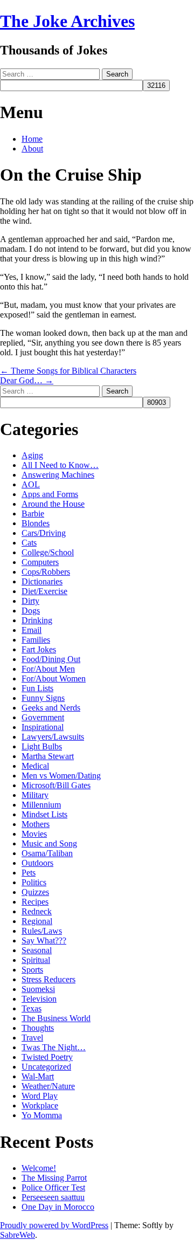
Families (36, 639)
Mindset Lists (44, 814)
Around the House (53, 503)
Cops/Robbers (46, 571)
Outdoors (37, 862)
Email (31, 630)
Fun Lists (37, 688)
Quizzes (35, 892)
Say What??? (44, 940)
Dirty (30, 600)
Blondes (36, 523)
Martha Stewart (48, 756)
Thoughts (38, 1027)
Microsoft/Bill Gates (56, 785)
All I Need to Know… (60, 465)
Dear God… (26, 380)
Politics (34, 882)
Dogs (31, 610)
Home (32, 138)
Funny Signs (43, 697)
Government (43, 717)
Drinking (37, 620)
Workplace (40, 1105)
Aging (32, 455)
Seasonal (37, 950)
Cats (29, 542)
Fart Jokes (39, 649)
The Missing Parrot (54, 1177)
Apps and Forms (50, 494)
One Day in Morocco (58, 1206)
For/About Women (54, 678)
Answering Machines (58, 474)
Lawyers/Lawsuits (53, 736)
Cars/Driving (44, 533)
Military (35, 795)
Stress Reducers (48, 979)
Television (39, 998)
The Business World (56, 1018)
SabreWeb (17, 1234)
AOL (31, 484)
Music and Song (49, 843)
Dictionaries (42, 581)
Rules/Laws (42, 930)
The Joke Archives (67, 21)
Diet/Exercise (44, 591)
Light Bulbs (42, 746)
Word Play (40, 1095)
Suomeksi (38, 989)
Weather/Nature (48, 1086)
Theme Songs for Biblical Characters (68, 370)
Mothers (36, 824)
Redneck (37, 911)
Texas (31, 1008)
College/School (48, 552)
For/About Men (48, 668)
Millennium (41, 804)
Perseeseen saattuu (53, 1197)
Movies (34, 833)
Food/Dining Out (51, 659)
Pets (29, 872)
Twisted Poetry (47, 1057)
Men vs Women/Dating (61, 775)
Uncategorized (46, 1066)
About (32, 148)
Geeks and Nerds (51, 707)
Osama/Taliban (47, 853)
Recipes (35, 901)
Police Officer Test (53, 1187)
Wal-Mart (38, 1076)
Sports (32, 969)
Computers (40, 562)
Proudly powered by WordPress (54, 1225)
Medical (35, 765)
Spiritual (36, 960)
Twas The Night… (54, 1047)
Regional (37, 921)
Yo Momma (42, 1115)
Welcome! (39, 1168)
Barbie (33, 513)
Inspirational (43, 727)
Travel (32, 1037)
